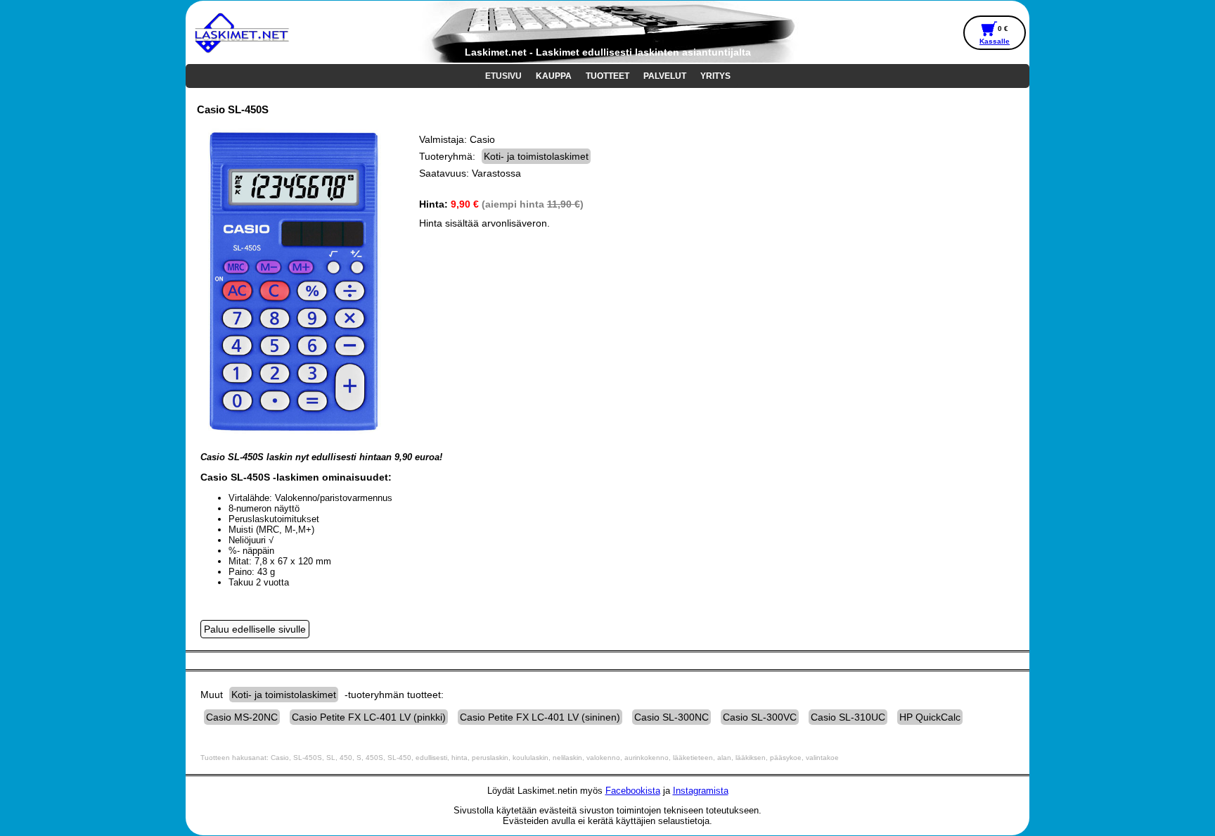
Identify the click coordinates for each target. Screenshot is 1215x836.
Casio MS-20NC (242, 717)
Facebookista (632, 790)
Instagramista (700, 790)
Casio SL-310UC (848, 717)
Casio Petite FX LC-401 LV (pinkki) (369, 717)
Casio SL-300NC (671, 717)
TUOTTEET (607, 76)
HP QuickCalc (929, 717)
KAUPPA (554, 76)
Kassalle (994, 41)
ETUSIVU (503, 76)
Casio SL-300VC (760, 717)
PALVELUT (664, 76)
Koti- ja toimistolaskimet (536, 156)
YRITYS (715, 76)
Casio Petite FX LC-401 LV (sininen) (540, 717)
